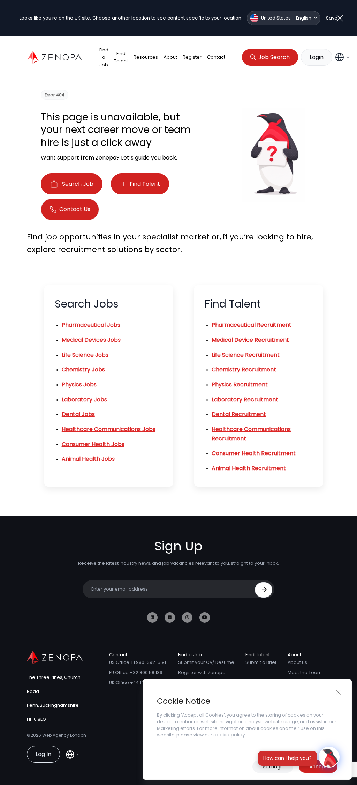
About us (297, 662)
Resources (146, 57)
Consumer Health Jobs (93, 444)
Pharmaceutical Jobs (91, 325)
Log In (43, 754)
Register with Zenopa (202, 672)
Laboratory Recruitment (245, 399)
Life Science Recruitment (246, 355)
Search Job (77, 184)
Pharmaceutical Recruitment (251, 325)
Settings (273, 766)
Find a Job (103, 57)
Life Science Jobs (85, 355)
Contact (216, 57)
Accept (318, 766)
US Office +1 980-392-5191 (137, 662)
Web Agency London (64, 735)
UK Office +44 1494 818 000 (138, 683)
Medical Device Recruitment (250, 340)
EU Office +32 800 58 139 (135, 672)
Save (331, 18)
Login (317, 57)
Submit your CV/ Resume (206, 662)
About (170, 57)
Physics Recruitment (240, 384)
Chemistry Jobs (83, 369)
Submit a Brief (260, 662)
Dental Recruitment (239, 414)
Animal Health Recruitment (249, 468)
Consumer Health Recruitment (254, 453)
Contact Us (74, 209)
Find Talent (121, 57)
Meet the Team (305, 672)
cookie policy (229, 734)
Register (192, 57)
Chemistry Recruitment (244, 369)
